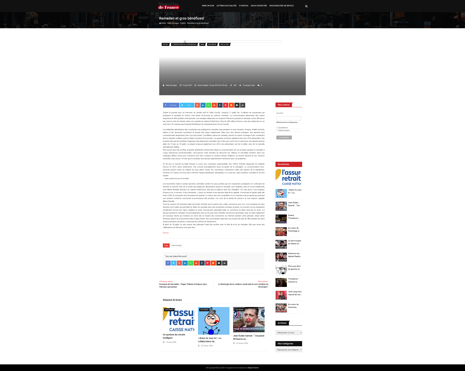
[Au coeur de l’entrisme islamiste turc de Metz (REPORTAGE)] (281, 308)
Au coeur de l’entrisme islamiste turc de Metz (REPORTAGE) (294, 306)
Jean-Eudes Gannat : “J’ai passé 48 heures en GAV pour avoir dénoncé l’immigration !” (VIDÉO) (294, 204)
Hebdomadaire (284, 130)
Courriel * (279, 113)
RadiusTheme (253, 368)
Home (163, 23)
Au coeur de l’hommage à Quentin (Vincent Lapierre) (293, 229)
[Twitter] (173, 263)
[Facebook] (168, 263)
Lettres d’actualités (226, 6)
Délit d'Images (177, 245)
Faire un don (208, 6)
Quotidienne (283, 128)
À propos (243, 6)
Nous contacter (259, 6)
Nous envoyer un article (282, 6)
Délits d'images (173, 23)
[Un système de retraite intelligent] (288, 177)
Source (166, 233)
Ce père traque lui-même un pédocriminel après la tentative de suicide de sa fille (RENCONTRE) (294, 242)
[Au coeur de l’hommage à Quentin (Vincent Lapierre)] (281, 231)
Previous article (166, 281)
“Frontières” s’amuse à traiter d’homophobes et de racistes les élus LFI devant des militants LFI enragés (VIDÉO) (294, 280)
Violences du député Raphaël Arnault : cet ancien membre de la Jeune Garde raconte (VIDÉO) (295, 255)
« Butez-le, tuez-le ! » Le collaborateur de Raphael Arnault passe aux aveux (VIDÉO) (295, 191)
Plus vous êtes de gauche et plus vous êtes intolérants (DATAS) (294, 268)
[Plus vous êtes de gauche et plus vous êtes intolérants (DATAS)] (281, 269)
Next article (262, 281)
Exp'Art (183, 23)
